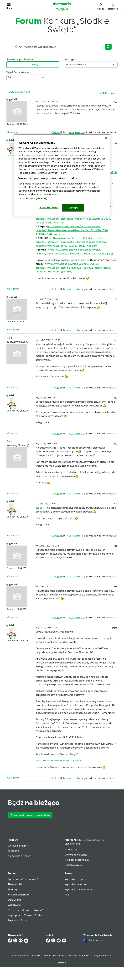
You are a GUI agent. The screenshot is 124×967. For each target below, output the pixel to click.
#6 (115, 443)
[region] (62, 175)
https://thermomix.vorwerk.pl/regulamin (59, 760)
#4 (115, 340)
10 (9, 77)
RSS (67, 894)
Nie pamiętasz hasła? (77, 859)
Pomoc (62, 962)
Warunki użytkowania (54, 955)
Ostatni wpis (109, 93)
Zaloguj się (71, 849)
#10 (114, 627)
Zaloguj (56, 132)
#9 (115, 586)
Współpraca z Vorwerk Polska (25, 915)
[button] (9, 6)
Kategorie (13, 850)
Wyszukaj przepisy (18, 845)
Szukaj (68, 873)
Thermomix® (15, 884)
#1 (115, 101)
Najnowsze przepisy (19, 855)
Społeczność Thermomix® (23, 879)
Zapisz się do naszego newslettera (30, 815)
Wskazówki (14, 904)
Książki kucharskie (18, 894)
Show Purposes (49, 207)
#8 (115, 545)
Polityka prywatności (79, 955)
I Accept (73, 207)
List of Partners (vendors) (32, 198)
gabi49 (13, 99)
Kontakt (36, 955)
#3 (115, 299)
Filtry (35, 64)
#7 (115, 503)
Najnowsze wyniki (76, 64)
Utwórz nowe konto (76, 854)
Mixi (11, 140)
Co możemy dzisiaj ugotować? (25, 910)
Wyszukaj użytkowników (79, 889)
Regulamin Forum (18, 920)
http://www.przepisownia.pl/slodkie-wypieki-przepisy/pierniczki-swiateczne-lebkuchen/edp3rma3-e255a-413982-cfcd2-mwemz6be (72, 230)
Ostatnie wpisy (73, 864)
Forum (12, 873)
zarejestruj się (77, 132)
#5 (115, 397)
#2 (115, 142)
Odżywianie (14, 899)
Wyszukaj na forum (76, 884)
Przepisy (13, 839)
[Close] (105, 138)
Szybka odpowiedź (19, 91)
